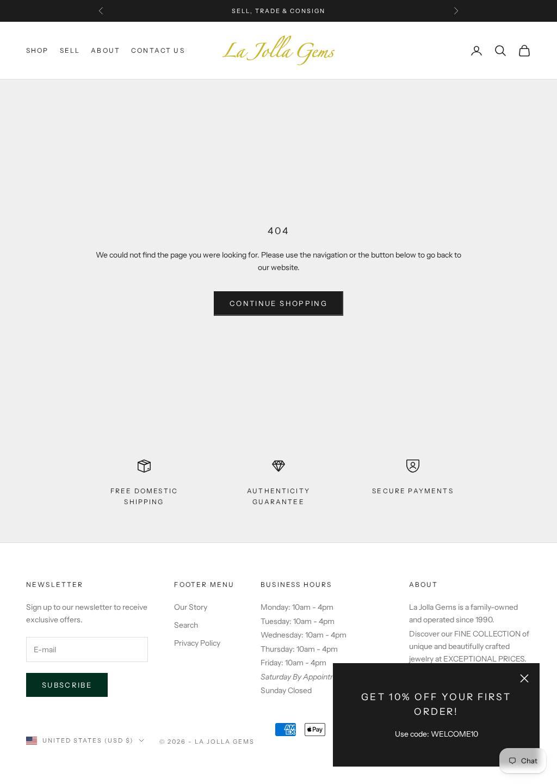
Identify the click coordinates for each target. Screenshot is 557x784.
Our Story (190, 607)
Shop (37, 50)
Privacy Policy (197, 643)
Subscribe (67, 685)
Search (186, 625)
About (105, 50)
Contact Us (158, 50)
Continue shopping (278, 303)
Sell (70, 50)
